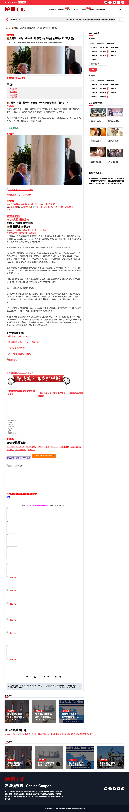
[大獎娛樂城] (44, 362)
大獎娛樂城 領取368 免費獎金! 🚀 (44, 455)
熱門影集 (13, 94)
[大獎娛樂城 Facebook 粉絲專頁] (44, 189)
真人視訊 (26, 458)
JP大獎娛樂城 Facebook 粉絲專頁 (20, 373)
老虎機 (84, 8)
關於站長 (82, 809)
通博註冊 (94, 51)
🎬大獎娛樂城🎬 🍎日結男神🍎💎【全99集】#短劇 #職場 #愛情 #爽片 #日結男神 (40, 207)
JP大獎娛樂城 (18, 219)
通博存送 (113, 51)
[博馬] (44, 651)
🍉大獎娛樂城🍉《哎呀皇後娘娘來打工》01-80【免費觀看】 (31, 204)
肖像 (42, 42)
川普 (25, 42)
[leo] (44, 526)
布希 (29, 42)
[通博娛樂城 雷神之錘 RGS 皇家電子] (22, 404)
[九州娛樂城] (44, 625)
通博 (46, 42)
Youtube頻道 (31, 447)
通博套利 (94, 59)
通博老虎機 (13, 216)
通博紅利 (103, 55)
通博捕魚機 (115, 47)
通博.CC (68, 809)
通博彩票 (113, 55)
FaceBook (20, 447)
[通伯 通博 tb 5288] (44, 513)
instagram (11, 426)
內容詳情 (13, 89)
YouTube (91, 9)
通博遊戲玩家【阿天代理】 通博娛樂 (21, 233)
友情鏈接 (13, 97)
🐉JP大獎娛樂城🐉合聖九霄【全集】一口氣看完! (26, 230)
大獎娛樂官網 (12, 420)
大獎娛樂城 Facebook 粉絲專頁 (19, 195)
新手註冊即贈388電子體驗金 (19, 354)
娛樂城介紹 (52, 9)
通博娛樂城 (58, 42)
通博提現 (94, 47)
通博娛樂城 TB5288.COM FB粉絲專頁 (22, 494)
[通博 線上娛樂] (44, 380)
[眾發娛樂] (44, 638)
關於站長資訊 (100, 9)
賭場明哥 (75, 809)
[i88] (44, 553)
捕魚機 (76, 9)
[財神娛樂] (44, 569)
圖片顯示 (13, 91)
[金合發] (44, 608)
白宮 (38, 42)
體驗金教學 (71, 734)
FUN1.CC (31, 449)
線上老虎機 (64, 447)
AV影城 (69, 9)
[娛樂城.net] (44, 582)
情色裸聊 (103, 97)
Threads (54, 447)
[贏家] (44, 595)
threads (10, 428)
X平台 (10, 430)
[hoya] (44, 664)
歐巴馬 (34, 42)
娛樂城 (21, 42)
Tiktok (10, 432)
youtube (10, 424)
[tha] (44, 540)
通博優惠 (94, 55)
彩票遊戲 (10, 458)
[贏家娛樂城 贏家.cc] (83, 404)
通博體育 (62, 8)
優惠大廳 (74, 447)
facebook (11, 422)
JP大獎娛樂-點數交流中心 (15, 434)
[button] (122, 19)
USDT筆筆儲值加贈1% (16, 348)
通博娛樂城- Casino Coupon (28, 785)
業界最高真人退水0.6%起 (18, 336)
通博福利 (103, 51)
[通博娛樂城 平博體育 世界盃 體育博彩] (52, 404)
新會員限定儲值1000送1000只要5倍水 (23, 342)
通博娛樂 (51, 42)
